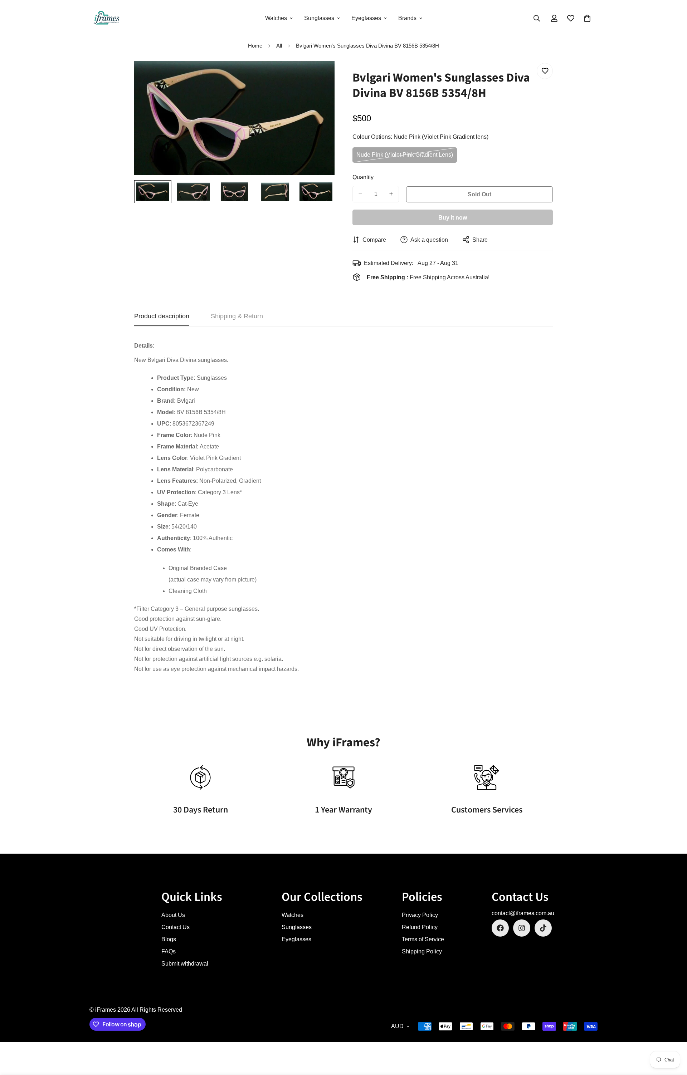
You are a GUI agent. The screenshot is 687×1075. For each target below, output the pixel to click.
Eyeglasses (366, 18)
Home (255, 46)
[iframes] (106, 18)
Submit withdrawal (184, 964)
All (279, 46)
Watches (276, 18)
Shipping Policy (422, 951)
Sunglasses (319, 18)
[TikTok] (543, 928)
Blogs (168, 939)
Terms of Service (423, 939)
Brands (407, 18)
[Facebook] (500, 928)
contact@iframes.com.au (523, 913)
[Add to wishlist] (545, 71)
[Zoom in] (319, 76)
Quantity (363, 177)
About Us (173, 915)
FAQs (168, 951)
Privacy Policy (420, 915)
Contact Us (175, 927)
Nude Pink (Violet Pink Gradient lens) (404, 157)
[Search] (536, 18)
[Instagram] (521, 928)
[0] (587, 18)
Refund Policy (420, 927)
